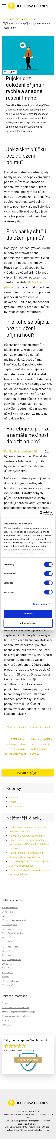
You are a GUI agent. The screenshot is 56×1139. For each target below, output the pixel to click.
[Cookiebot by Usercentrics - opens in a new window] (40, 513)
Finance (28, 18)
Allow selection (28, 623)
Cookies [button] (5, 1003)
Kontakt (5, 976)
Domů (6, 18)
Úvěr (4, 916)
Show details (40, 604)
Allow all (28, 613)
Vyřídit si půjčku (28, 773)
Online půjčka (7, 912)
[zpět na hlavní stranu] (28, 5)
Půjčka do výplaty (9, 924)
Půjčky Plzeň (7, 972)
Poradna (16, 18)
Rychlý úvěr (6, 955)
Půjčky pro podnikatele (11, 959)
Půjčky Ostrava (8, 929)
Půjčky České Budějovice (12, 933)
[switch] (48, 573)
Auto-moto (15, 805)
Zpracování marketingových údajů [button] (16, 1016)
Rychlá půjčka (8, 951)
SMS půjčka (7, 964)
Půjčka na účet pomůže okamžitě (27, 835)
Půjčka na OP (7, 985)
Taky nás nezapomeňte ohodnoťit (25, 1040)
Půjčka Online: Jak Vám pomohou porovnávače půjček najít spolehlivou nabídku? (29, 844)
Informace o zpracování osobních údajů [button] (18, 1012)
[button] (5, 6)
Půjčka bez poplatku (10, 947)
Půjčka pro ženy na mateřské (14, 920)
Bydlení (13, 801)
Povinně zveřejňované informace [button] (15, 1007)
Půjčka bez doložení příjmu (22, 451)
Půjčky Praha (7, 968)
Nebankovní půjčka (10, 907)
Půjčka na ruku (8, 941)
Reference (6, 1024)
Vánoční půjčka (8, 937)
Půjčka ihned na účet (11, 981)
